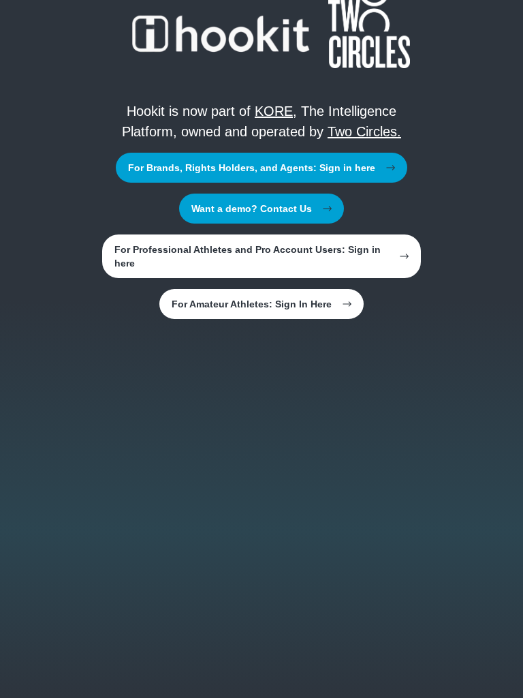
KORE (274, 111)
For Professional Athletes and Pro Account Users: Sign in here (247, 256)
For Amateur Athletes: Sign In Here (252, 304)
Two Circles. (364, 131)
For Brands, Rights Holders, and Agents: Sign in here (251, 167)
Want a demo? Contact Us (251, 208)
